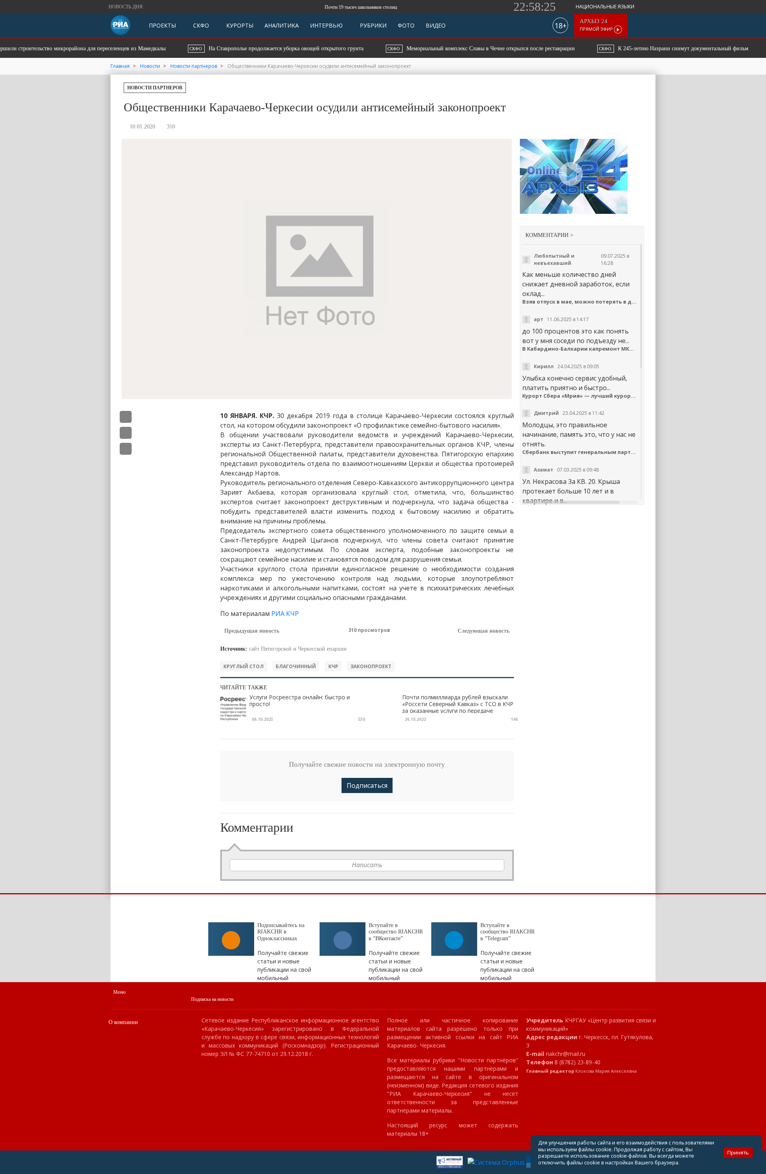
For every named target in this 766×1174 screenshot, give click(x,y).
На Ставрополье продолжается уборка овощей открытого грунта (237, 48)
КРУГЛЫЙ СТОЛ (243, 666)
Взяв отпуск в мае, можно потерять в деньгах (580, 301)
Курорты (239, 25)
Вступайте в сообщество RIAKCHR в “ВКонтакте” (396, 932)
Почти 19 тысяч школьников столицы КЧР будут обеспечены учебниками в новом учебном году (390, 7)
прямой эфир (597, 25)
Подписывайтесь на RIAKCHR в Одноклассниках (280, 932)
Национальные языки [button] (606, 6)
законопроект (370, 666)
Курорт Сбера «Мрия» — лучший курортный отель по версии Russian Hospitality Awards (580, 396)
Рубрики (372, 25)
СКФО (200, 25)
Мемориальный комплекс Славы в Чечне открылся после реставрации (441, 48)
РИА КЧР (285, 613)
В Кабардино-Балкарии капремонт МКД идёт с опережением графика (580, 348)
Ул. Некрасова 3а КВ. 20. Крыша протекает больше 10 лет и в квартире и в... (571, 491)
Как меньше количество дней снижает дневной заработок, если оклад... (576, 284)
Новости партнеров (154, 88)
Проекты (162, 25)
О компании (123, 1022)
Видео (436, 25)
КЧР (333, 666)
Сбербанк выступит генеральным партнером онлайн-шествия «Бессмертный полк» (580, 452)
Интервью (326, 25)
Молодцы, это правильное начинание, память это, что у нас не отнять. (579, 434)
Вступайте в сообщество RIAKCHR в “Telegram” (507, 932)
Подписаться (367, 785)
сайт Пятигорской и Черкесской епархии (298, 649)
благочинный (296, 666)
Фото (406, 25)
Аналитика (282, 25)
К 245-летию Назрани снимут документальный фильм (633, 48)
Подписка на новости (212, 999)
